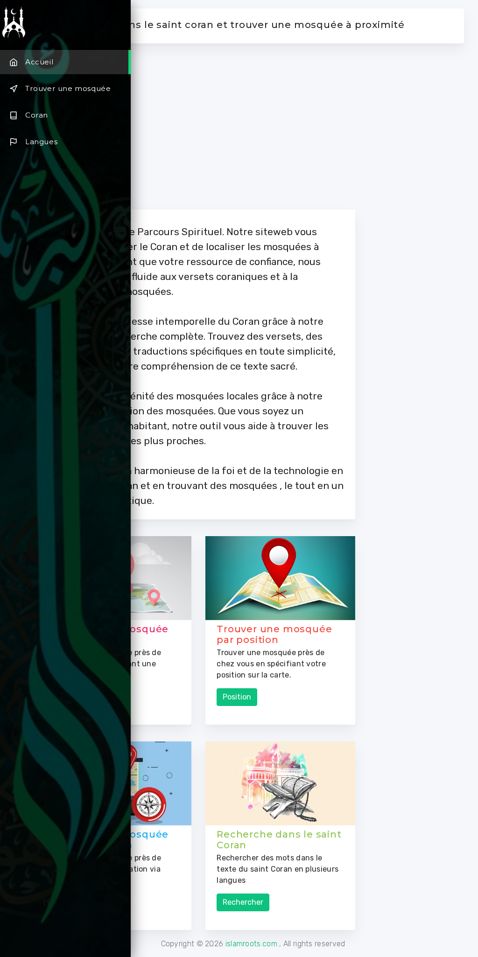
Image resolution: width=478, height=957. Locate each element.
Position (237, 696)
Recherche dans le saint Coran (279, 840)
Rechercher (243, 902)
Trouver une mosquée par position (274, 634)
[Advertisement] (289, 126)
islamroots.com (252, 943)
